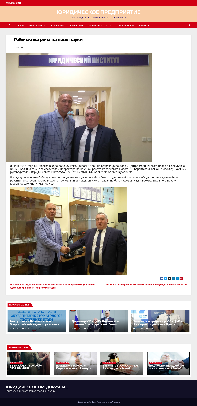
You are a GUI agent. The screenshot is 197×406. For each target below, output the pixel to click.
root (26, 328)
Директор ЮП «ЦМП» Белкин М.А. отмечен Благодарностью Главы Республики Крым (95, 324)
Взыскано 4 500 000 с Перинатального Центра (73, 367)
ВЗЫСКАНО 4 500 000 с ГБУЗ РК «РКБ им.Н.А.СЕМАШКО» (26, 368)
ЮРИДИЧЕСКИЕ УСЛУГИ (99, 25)
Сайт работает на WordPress (86, 402)
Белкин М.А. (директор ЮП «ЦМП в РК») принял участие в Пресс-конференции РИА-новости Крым (158, 324)
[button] (189, 25)
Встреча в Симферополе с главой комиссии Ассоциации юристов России (145, 284)
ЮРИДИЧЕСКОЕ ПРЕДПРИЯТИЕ (98, 12)
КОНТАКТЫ (144, 25)
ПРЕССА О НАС (57, 25)
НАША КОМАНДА (126, 25)
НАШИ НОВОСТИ (37, 25)
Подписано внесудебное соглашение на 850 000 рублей (166, 368)
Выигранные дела (16, 362)
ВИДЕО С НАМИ (76, 25)
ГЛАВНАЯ (20, 25)
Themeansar (116, 402)
